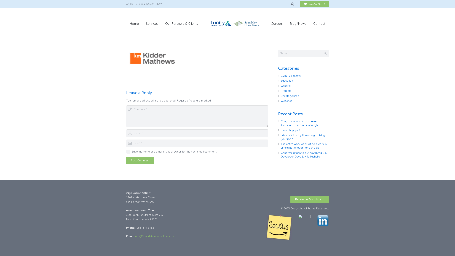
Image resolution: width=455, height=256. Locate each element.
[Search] (292, 4)
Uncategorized (290, 96)
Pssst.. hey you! (290, 130)
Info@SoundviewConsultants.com (155, 236)
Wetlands (286, 101)
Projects (286, 90)
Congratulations (291, 75)
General (286, 85)
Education (287, 80)
